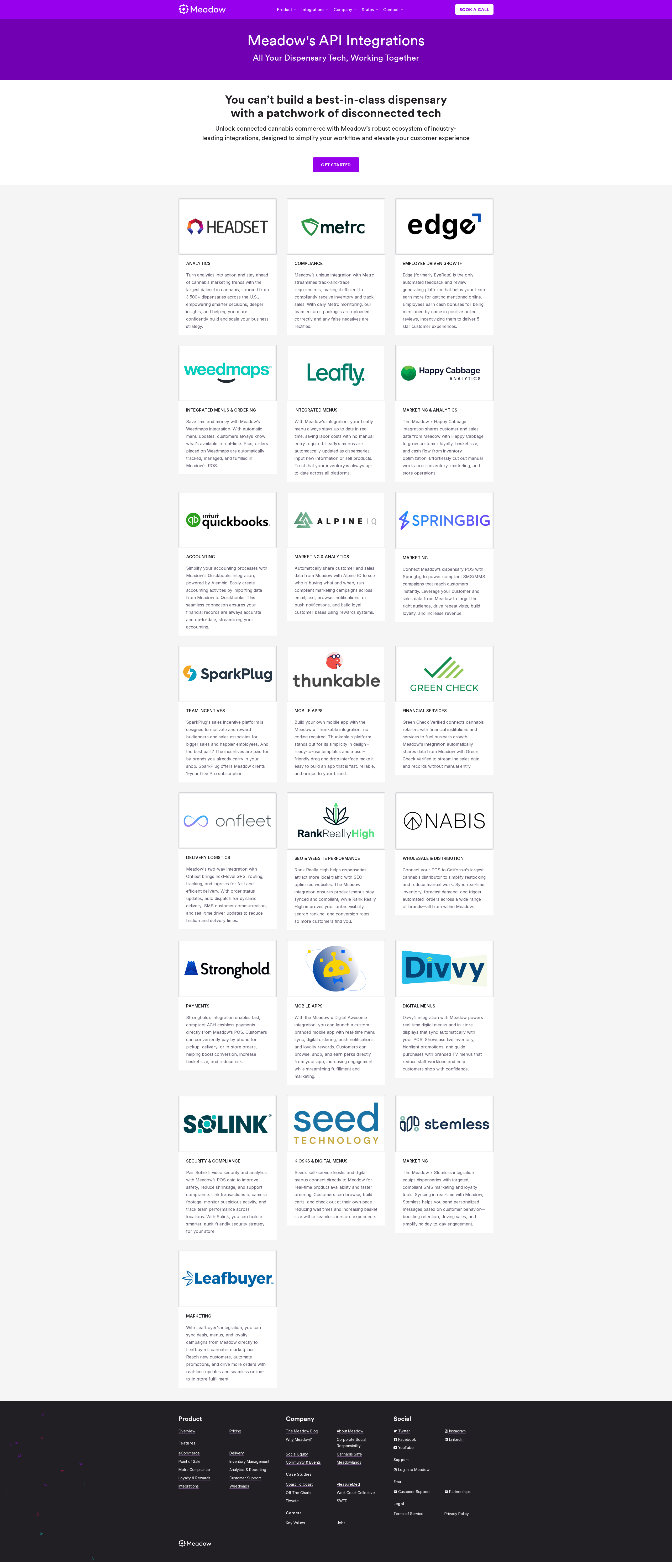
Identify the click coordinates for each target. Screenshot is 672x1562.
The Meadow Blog (302, 1431)
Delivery (236, 1453)
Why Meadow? (299, 1439)
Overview (186, 1431)
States (368, 9)
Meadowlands (349, 1462)
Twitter (404, 1431)
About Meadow (350, 1431)
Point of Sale (189, 1461)
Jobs (341, 1523)
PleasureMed (348, 1484)
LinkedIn (456, 1439)
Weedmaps (239, 1486)
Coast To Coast (299, 1484)
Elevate (292, 1501)
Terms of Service (408, 1513)
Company (343, 9)
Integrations (312, 9)
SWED (342, 1501)
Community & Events (303, 1462)
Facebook (407, 1439)
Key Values (295, 1523)
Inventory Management (249, 1461)
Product (284, 9)
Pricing (235, 1431)
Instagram (457, 1431)
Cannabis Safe (349, 1454)
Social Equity (297, 1454)
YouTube (406, 1447)
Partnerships (460, 1491)
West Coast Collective (356, 1492)
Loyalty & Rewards (194, 1478)
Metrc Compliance (194, 1469)
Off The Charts (298, 1492)
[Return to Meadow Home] (202, 9)
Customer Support (245, 1478)
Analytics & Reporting (247, 1469)
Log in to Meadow (413, 1469)
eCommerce (189, 1453)
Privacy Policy (456, 1513)
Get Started (336, 164)
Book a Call (474, 9)
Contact (391, 9)
